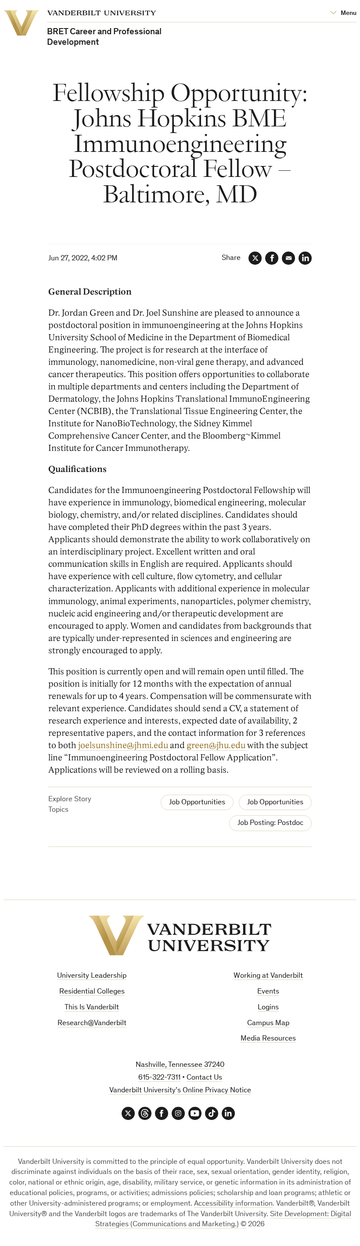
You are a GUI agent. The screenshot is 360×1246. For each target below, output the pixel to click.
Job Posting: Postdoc (270, 823)
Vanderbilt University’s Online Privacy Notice (180, 1091)
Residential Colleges (92, 992)
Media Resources (268, 1039)
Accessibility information (233, 1204)
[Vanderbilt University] (180, 935)
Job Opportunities (197, 803)
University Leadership (91, 976)
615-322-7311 (159, 1078)
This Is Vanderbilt (92, 1008)
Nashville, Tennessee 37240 (180, 1065)
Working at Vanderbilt (268, 976)
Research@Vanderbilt (92, 1023)
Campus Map (268, 1023)
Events (268, 992)
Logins (268, 1008)
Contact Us (204, 1078)
